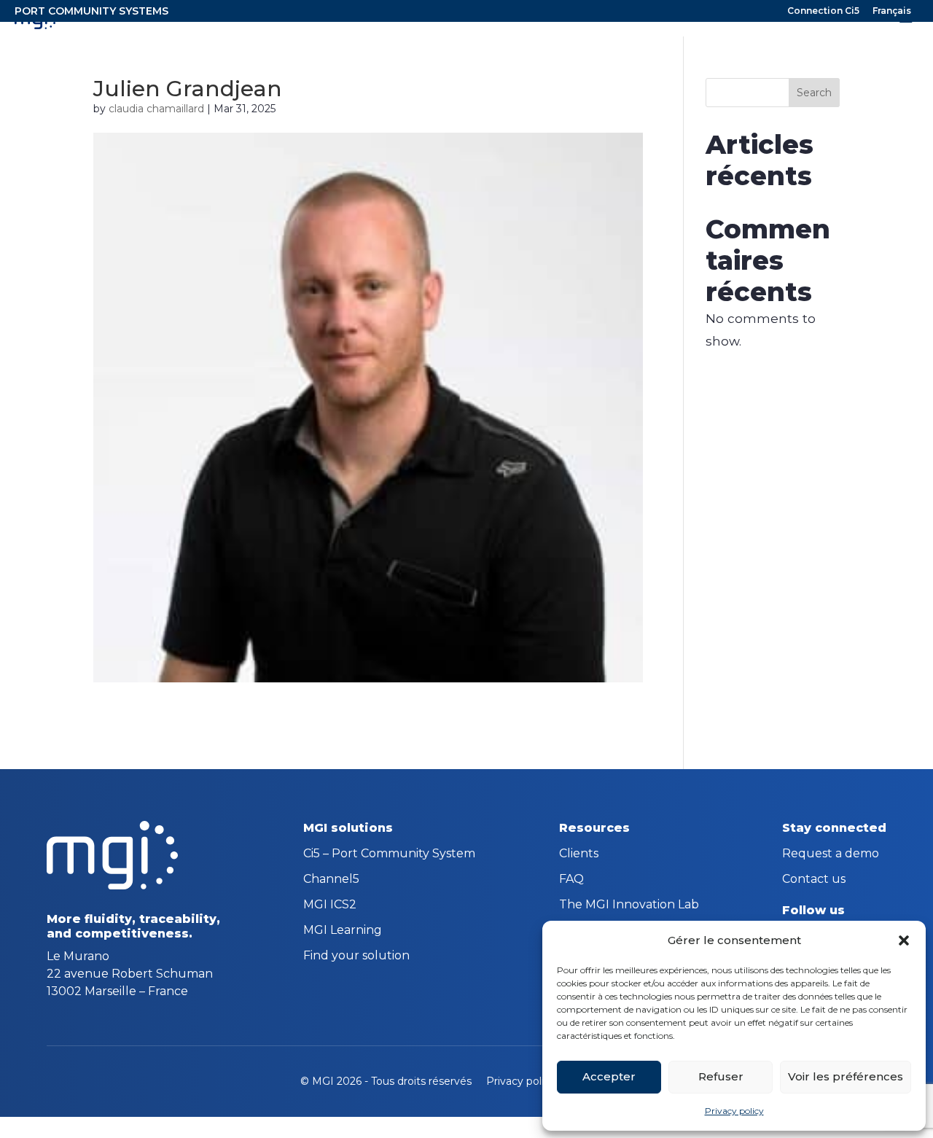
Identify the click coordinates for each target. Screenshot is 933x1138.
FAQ (571, 880)
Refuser (720, 1076)
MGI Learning (342, 931)
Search (814, 92)
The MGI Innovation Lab (629, 905)
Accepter (609, 1076)
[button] (904, 940)
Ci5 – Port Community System (389, 854)
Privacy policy (734, 1110)
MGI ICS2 (329, 905)
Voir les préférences (845, 1076)
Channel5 (331, 880)
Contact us (814, 880)
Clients (578, 854)
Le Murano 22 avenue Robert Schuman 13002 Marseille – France (130, 973)
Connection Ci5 (823, 11)
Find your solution (356, 956)
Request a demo (830, 854)
